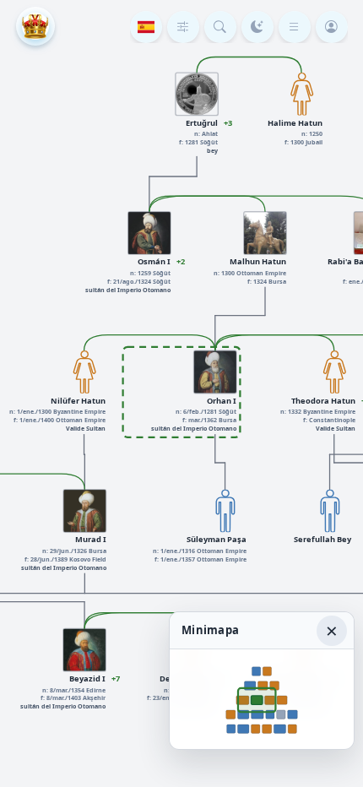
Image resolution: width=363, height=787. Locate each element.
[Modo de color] (257, 27)
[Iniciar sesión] (332, 27)
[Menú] (295, 27)
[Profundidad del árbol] (183, 27)
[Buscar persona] (220, 27)
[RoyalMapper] (35, 26)
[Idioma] (146, 27)
